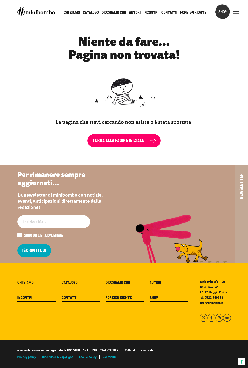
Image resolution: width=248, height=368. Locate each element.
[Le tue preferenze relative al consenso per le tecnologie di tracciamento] (241, 361)
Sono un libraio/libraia (43, 236)
